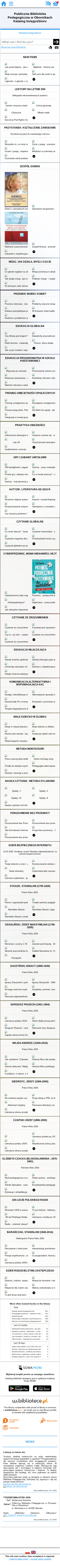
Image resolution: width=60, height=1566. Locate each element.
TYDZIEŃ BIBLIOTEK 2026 (16, 1497)
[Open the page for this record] (17, 64)
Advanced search (9, 47)
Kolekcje (22, 47)
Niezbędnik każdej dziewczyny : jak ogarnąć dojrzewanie (32, 1329)
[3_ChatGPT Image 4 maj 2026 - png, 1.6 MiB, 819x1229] (20, 1515)
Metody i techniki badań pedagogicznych (26, 1321)
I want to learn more (18, 1559)
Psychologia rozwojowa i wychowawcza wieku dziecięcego (32, 1318)
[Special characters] (56, 47)
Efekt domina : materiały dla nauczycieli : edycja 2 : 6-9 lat (32, 1339)
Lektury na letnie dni (14, 1452)
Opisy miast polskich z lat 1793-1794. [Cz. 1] (28, 1346)
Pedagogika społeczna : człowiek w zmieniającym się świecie (33, 1313)
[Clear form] (50, 47)
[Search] (56, 42)
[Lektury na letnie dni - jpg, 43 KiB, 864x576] (15, 1486)
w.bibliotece (12, 1410)
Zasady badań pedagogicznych (23, 1311)
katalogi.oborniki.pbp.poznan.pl (17, 1484)
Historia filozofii (17, 1316)
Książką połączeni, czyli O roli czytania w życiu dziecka (31, 1357)
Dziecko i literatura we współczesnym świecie (28, 1349)
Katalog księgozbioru (30, 33)
